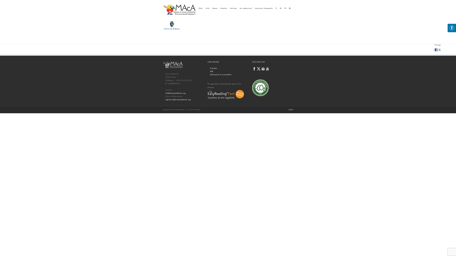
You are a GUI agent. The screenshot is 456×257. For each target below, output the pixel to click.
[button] (289, 8)
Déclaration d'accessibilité (220, 74)
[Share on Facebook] (436, 49)
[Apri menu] (452, 28)
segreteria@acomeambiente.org (178, 99)
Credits (290, 110)
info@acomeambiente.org (175, 93)
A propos (213, 68)
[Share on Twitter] (439, 49)
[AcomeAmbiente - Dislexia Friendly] (226, 91)
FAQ (211, 71)
